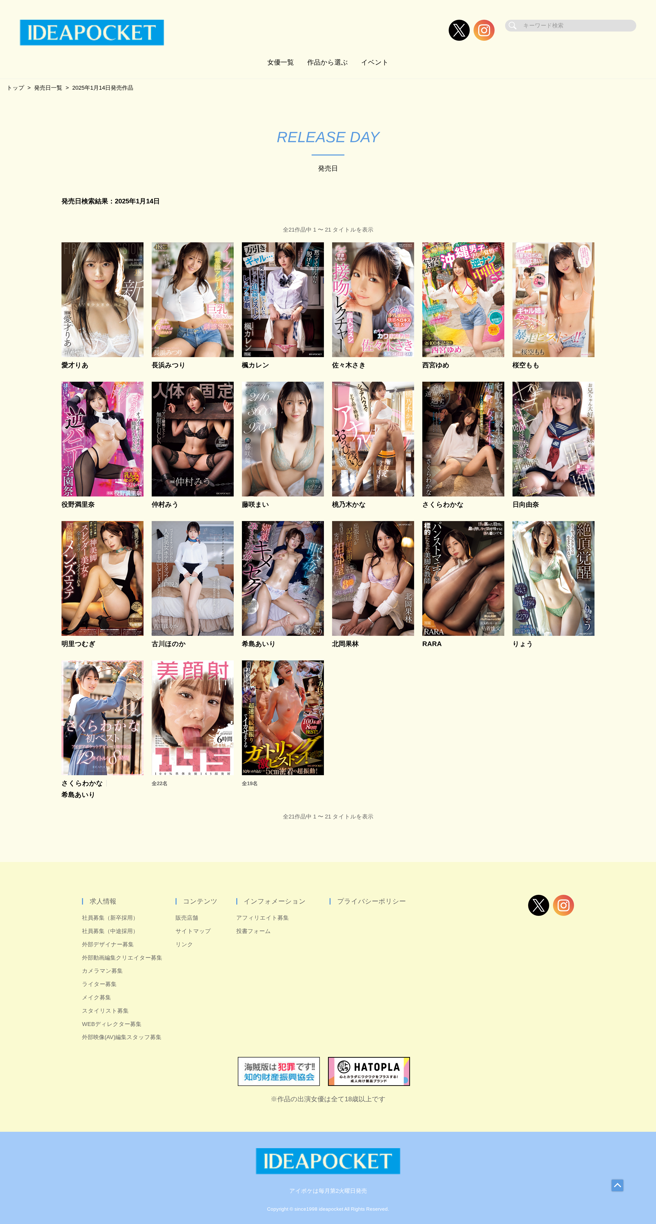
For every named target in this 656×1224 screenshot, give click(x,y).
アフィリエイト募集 (262, 918)
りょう (522, 644)
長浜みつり (169, 365)
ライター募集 (99, 984)
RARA (432, 644)
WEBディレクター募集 (111, 1024)
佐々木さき (349, 365)
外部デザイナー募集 (108, 944)
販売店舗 (187, 918)
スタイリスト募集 (105, 1011)
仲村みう (165, 504)
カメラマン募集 (102, 971)
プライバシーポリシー (371, 901)
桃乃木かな (349, 504)
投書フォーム (253, 931)
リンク (184, 944)
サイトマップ (193, 931)
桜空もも (526, 365)
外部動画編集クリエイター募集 (122, 958)
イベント (375, 62)
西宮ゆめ (435, 365)
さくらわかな (443, 504)
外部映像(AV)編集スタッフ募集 (121, 1037)
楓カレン (255, 365)
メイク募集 (96, 997)
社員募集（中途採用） (110, 931)
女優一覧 (280, 62)
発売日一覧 (48, 88)
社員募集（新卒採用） (110, 918)
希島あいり (259, 644)
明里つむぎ (78, 644)
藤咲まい (255, 504)
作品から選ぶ (327, 62)
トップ (15, 88)
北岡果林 (345, 644)
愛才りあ (75, 365)
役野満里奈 (78, 504)
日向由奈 (525, 504)
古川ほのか (169, 644)
